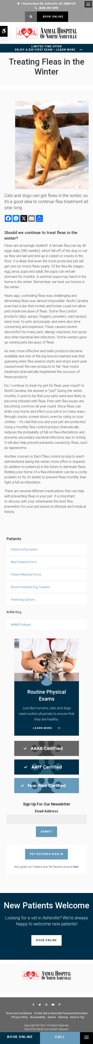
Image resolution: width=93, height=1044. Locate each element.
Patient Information (24, 549)
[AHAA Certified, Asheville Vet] (46, 748)
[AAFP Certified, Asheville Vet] (46, 767)
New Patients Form (24, 562)
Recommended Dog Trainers (30, 587)
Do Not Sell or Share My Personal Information (61, 1013)
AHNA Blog (13, 612)
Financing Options (23, 599)
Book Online (52, 16)
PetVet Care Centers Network (52, 1029)
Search (52, 1017)
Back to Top (77, 1017)
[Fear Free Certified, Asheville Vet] (46, 785)
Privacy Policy (19, 1017)
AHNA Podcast (21, 624)
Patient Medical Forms (26, 574)
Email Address (46, 811)
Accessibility (37, 1017)
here (76, 866)
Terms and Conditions (19, 1013)
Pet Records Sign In (46, 854)
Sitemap (63, 1017)
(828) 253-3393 (48, 8)
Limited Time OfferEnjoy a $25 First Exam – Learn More (45, 48)
